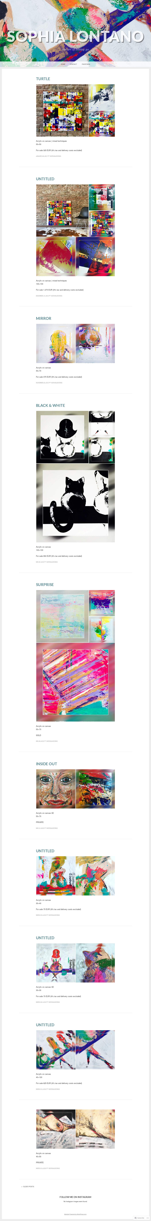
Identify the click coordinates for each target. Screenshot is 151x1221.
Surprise (45, 584)
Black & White (50, 405)
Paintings (86, 64)
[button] (62, 110)
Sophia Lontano (75, 36)
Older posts (28, 1186)
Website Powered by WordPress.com (75, 1214)
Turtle (43, 78)
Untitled (45, 179)
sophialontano (55, 156)
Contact (73, 64)
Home (63, 64)
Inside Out (46, 763)
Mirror (43, 318)
